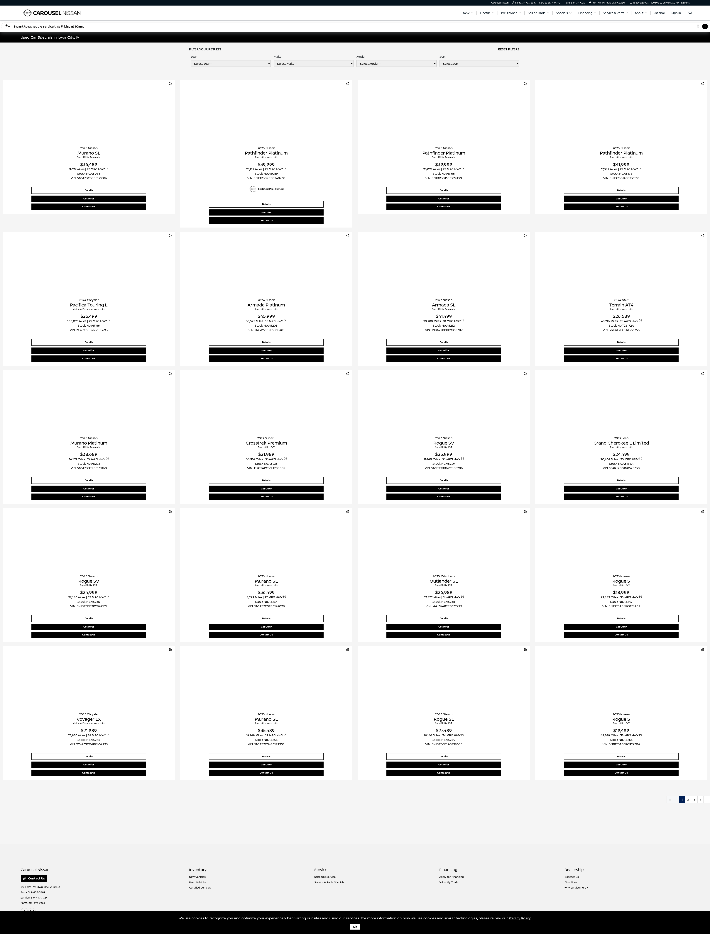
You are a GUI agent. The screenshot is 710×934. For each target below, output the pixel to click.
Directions (570, 882)
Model (360, 57)
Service (320, 869)
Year (194, 57)
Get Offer (88, 198)
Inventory (198, 869)
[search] (690, 13)
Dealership (574, 869)
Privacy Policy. (520, 918)
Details (89, 190)
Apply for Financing (451, 877)
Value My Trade (448, 882)
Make (277, 57)
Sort (442, 57)
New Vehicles (197, 877)
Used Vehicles (197, 882)
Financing (448, 869)
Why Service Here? (576, 887)
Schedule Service (325, 877)
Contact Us (88, 206)
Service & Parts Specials (329, 882)
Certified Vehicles (200, 887)
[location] (590, 2)
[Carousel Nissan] (52, 13)
